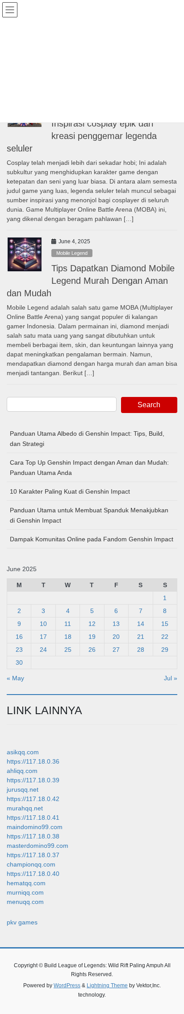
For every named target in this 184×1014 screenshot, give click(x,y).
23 (19, 649)
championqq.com (31, 864)
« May (15, 678)
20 (116, 636)
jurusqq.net (22, 789)
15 (164, 623)
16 (19, 636)
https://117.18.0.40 (33, 873)
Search (149, 405)
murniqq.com (25, 892)
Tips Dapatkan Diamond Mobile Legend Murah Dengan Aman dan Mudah (91, 280)
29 (164, 649)
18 (67, 636)
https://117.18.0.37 (33, 855)
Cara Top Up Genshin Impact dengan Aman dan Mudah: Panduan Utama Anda (89, 467)
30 (19, 662)
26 (92, 649)
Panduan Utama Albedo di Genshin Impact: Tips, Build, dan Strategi (87, 438)
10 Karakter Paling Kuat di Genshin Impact (70, 491)
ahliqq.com (22, 770)
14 (140, 623)
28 (140, 649)
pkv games (22, 922)
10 (43, 623)
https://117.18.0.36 (33, 761)
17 (43, 636)
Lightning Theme (107, 985)
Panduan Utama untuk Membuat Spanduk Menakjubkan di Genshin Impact (89, 515)
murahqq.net (25, 808)
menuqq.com (25, 901)
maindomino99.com (35, 826)
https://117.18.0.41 (33, 817)
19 (92, 636)
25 (67, 649)
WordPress (67, 985)
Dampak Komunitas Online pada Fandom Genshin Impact (91, 539)
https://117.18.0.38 (33, 836)
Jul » (170, 678)
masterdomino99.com (37, 845)
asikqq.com (23, 752)
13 (116, 623)
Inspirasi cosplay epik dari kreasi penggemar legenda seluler (82, 136)
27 (116, 649)
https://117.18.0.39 (33, 780)
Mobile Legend (72, 253)
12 (92, 623)
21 (140, 636)
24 (43, 649)
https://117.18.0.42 (33, 798)
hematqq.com (26, 883)
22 (164, 636)
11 (67, 623)
